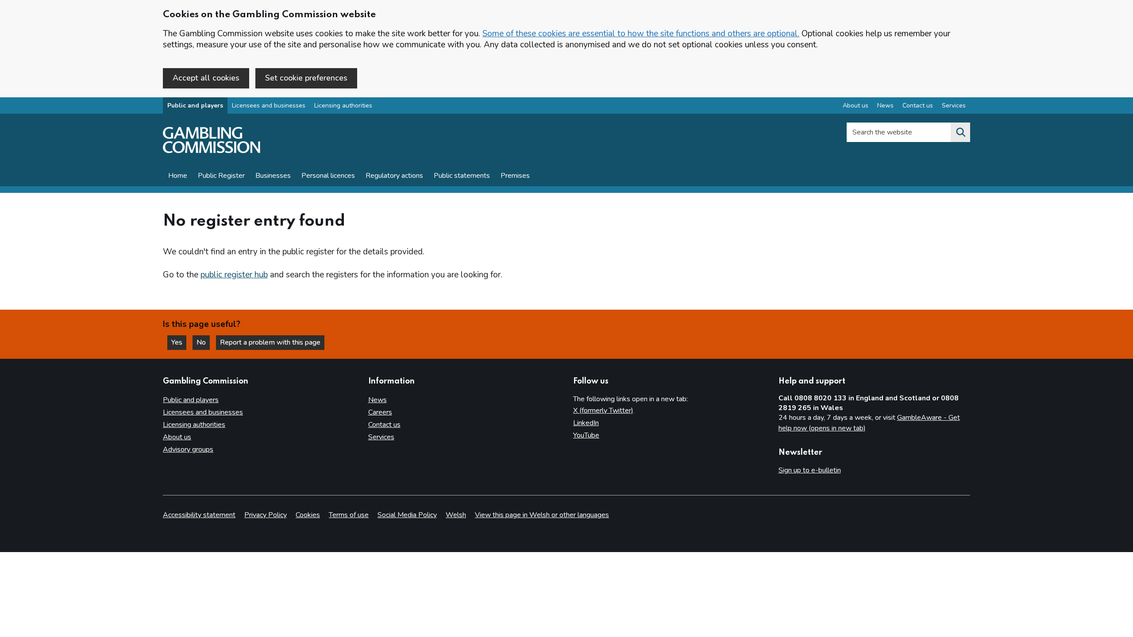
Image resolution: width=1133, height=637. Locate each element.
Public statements (462, 175)
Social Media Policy (407, 515)
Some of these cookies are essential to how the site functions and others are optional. (640, 33)
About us (855, 105)
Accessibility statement (199, 515)
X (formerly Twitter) (603, 410)
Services (954, 105)
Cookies (308, 515)
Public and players (195, 105)
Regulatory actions (394, 175)
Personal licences (328, 175)
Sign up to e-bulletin (809, 470)
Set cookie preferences (306, 78)
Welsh (456, 515)
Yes (178, 342)
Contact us (917, 105)
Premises (515, 175)
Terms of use (349, 515)
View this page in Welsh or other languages (542, 515)
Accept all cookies (206, 78)
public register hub (234, 274)
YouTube (586, 435)
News (885, 105)
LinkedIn (586, 423)
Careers (380, 412)
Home (177, 175)
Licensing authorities (343, 105)
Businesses (273, 175)
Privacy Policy (265, 515)
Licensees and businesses (268, 105)
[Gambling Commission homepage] (211, 151)
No (203, 342)
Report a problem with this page (270, 342)
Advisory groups (188, 449)
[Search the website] (960, 132)
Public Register (221, 175)
